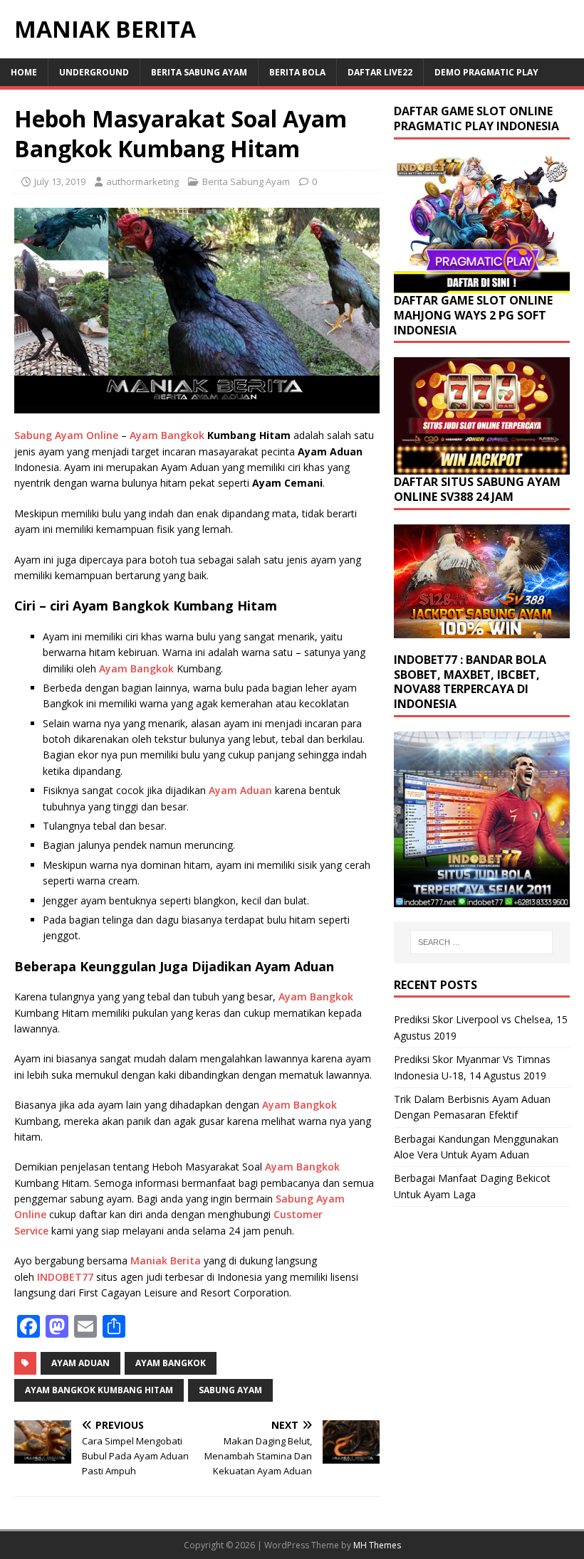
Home (24, 72)
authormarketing (142, 181)
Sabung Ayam (230, 1390)
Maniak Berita (165, 1260)
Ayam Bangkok (167, 435)
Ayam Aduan (240, 790)
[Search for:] (481, 942)
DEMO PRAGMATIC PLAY (486, 72)
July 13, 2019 (59, 181)
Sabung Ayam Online (66, 435)
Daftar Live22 (380, 72)
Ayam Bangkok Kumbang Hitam (99, 1390)
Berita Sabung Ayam (199, 72)
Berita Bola (297, 72)
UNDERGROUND (94, 72)
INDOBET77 (66, 1277)
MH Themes (377, 1545)
